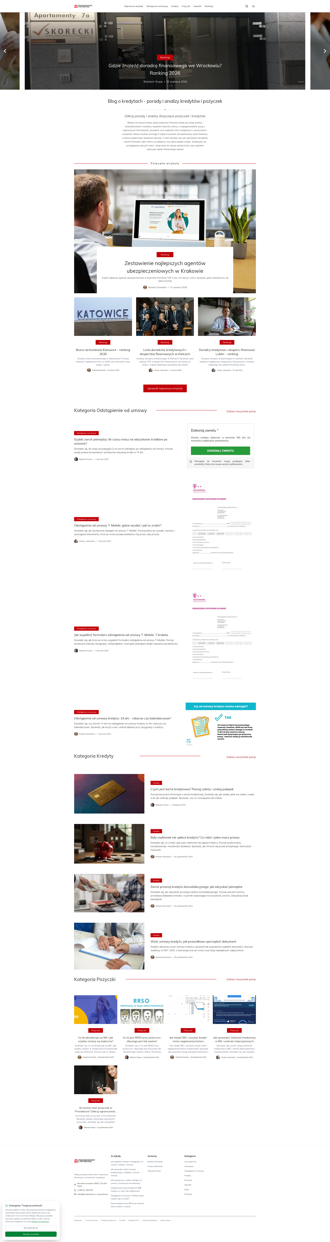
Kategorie (190, 1156)
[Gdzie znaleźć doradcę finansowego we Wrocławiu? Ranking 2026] (165, 51)
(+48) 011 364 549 (85, 1190)
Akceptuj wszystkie (31, 1234)
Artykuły (116, 1156)
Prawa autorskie (91, 1220)
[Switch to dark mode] (253, 6)
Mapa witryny (165, 1220)
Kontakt (122, 1220)
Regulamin (78, 1220)
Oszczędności (190, 1161)
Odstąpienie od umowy (157, 6)
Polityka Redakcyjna (149, 1220)
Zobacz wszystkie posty (241, 411)
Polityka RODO (133, 1220)
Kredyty (175, 6)
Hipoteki (197, 6)
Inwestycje (188, 1166)
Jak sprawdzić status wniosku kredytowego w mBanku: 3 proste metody (125, 1172)
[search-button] (246, 6)
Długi (186, 1189)
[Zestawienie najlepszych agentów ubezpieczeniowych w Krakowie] (165, 231)
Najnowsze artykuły (133, 6)
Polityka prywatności (108, 1220)
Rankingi (209, 6)
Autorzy (152, 1156)
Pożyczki (186, 6)
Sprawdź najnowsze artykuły (165, 388)
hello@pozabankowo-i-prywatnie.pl (92, 1194)
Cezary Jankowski (155, 1166)
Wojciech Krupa (154, 1171)
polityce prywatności (40, 1221)
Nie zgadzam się (31, 1228)
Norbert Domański (155, 1161)
